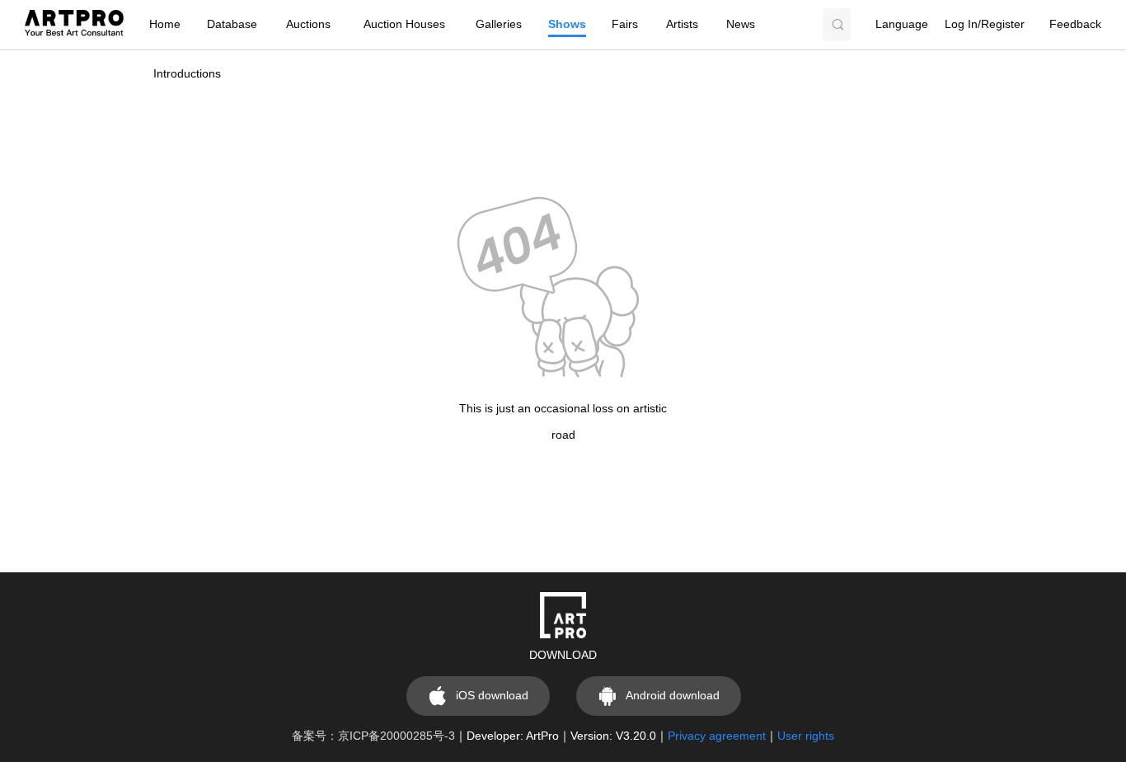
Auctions (308, 24)
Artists (682, 24)
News (740, 24)
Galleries (499, 24)
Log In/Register (985, 24)
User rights (805, 736)
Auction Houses (404, 24)
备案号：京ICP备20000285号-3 (373, 736)
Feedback (1075, 24)
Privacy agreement (717, 736)
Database (232, 24)
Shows (567, 24)
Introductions (187, 74)
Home (165, 24)
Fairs (625, 24)
